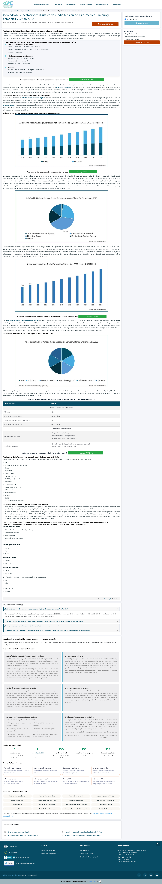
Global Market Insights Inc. (11, 875)
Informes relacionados (132, 39)
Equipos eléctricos (26, 11)
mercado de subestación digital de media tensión (23, 320)
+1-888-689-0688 (129, 855)
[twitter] (145, 875)
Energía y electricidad (13, 11)
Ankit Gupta (107, 599)
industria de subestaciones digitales (34, 98)
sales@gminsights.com (129, 862)
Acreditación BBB (38, 753)
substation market (9, 105)
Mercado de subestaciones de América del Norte (23, 835)
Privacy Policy (93, 881)
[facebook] (151, 875)
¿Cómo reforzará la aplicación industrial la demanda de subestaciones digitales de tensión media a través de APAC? (43, 621)
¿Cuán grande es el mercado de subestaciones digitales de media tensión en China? (32, 626)
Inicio (3, 11)
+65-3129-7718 (126, 859)
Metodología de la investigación (135, 37)
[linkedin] (139, 875)
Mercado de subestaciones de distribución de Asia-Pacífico (83, 832)
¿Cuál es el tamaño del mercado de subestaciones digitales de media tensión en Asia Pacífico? (36, 609)
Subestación (37, 11)
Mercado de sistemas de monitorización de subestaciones (83, 835)
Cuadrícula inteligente (63, 87)
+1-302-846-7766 (126, 857)
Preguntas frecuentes (131, 34)
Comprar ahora (143, 23)
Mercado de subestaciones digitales (19, 832)
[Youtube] (157, 875)
